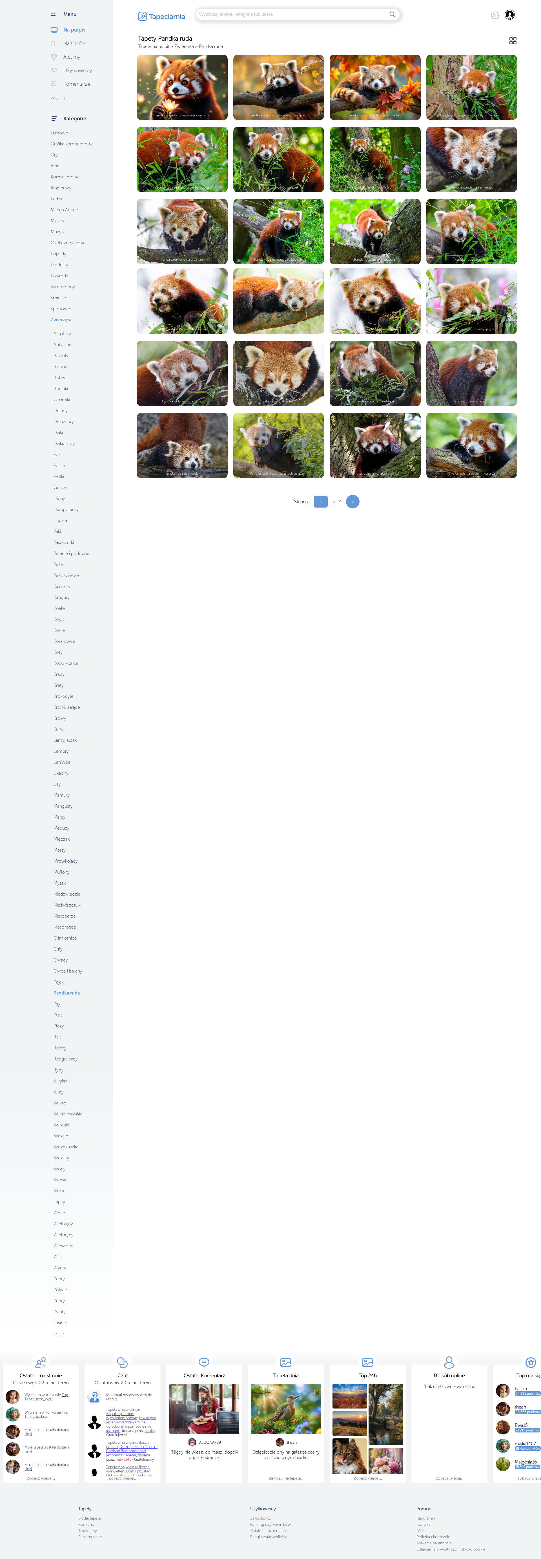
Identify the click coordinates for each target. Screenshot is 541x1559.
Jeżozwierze (66, 575)
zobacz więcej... (450, 1478)
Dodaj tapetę (89, 1518)
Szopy (60, 1169)
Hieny (59, 498)
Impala (60, 520)
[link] (28, 1434)
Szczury (61, 1158)
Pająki (59, 982)
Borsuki (61, 388)
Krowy (60, 718)
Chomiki (62, 399)
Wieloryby (64, 1234)
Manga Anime (64, 209)
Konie (59, 630)
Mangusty (63, 806)
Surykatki (62, 1081)
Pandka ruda (67, 993)
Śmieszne (60, 297)
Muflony (62, 872)
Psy (57, 1004)
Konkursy (86, 1524)
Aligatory (62, 333)
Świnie (60, 1103)
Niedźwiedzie (67, 894)
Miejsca (58, 220)
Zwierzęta (61, 319)
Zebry (59, 1278)
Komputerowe (65, 177)
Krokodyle (64, 696)
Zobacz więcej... (41, 1478)
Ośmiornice (65, 938)
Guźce (60, 487)
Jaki (57, 531)
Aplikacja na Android (434, 1543)
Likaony (61, 773)
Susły (59, 1092)
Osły (58, 949)
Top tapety (87, 1530)
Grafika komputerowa (72, 144)
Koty (58, 652)
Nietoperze (65, 916)
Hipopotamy (66, 509)
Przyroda (59, 275)
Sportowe (60, 308)
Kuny (58, 729)
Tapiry (59, 1201)
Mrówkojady (66, 861)
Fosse (59, 465)
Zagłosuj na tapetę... (286, 1478)
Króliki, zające (67, 707)
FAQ (420, 1530)
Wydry (60, 1267)
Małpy (59, 817)
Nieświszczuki (67, 905)
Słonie (60, 1190)
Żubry (59, 1300)
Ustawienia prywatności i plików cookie (450, 1549)
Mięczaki (62, 839)
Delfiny (61, 410)
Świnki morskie (68, 1114)
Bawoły (61, 355)
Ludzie (57, 198)
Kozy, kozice (66, 663)
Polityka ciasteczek (432, 1536)
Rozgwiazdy (66, 1059)
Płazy (59, 1026)
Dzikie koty (64, 443)
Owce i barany (68, 971)
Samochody (63, 286)
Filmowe (59, 133)
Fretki (59, 476)
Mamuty (62, 795)
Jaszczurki (64, 542)
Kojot (59, 619)
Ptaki (58, 1015)
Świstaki (61, 1125)
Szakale (61, 1136)
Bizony (60, 366)
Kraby (59, 674)
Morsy (60, 850)
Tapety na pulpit (153, 46)
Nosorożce (65, 927)
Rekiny (60, 1048)
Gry (54, 155)
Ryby (58, 1070)
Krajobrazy (61, 188)
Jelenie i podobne (71, 553)
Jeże (58, 564)
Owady (61, 960)
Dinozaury (64, 421)
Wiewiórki (63, 1245)
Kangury (62, 597)
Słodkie (61, 1179)
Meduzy (61, 828)
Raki (57, 1037)
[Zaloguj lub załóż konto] (510, 15)
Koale (59, 608)
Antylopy (62, 344)
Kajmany (62, 586)
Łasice (60, 1322)
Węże (59, 1212)
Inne (55, 166)
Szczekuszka (66, 1147)
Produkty (59, 264)
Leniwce (62, 762)
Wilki (58, 1256)
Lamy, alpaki (65, 740)
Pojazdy (58, 253)
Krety (59, 685)
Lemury (61, 751)
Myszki (60, 883)
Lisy (57, 784)
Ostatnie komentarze (268, 1530)
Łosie (59, 1333)
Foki (57, 454)
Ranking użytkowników (270, 1524)
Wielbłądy (63, 1223)
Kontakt (423, 1524)
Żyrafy (60, 1311)
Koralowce (64, 641)
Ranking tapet (90, 1536)
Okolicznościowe (68, 242)
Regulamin (425, 1518)
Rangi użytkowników (268, 1536)
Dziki (58, 432)
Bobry (59, 377)
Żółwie (60, 1289)
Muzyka (58, 231)
